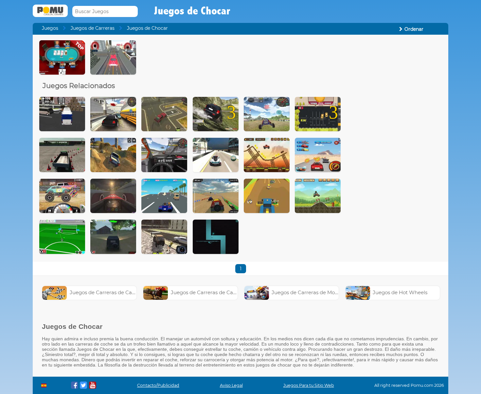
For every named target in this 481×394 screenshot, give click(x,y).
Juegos (50, 28)
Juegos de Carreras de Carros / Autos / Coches (126, 292)
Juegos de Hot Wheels (400, 292)
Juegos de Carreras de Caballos (209, 292)
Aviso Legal (231, 385)
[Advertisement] (395, 138)
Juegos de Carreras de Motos (307, 292)
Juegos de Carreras (93, 28)
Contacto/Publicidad (158, 385)
